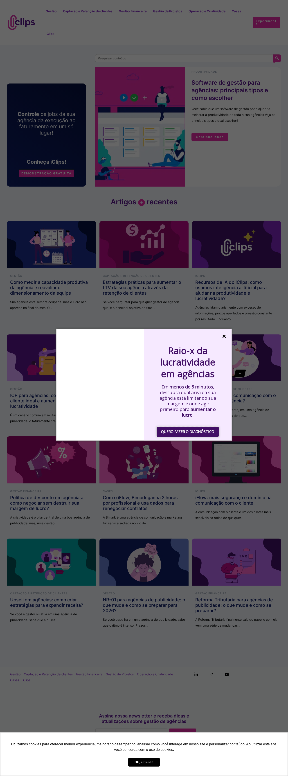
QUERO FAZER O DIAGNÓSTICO (187, 431)
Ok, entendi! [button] (144, 762)
